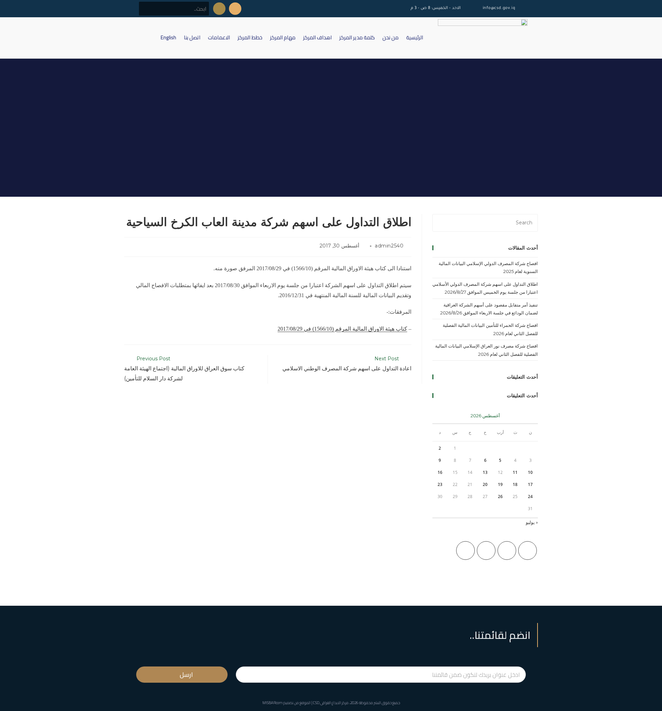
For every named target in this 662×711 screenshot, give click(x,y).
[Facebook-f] (235, 8)
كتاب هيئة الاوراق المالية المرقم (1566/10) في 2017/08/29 (342, 329)
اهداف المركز (317, 37)
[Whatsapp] (219, 8)
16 (440, 472)
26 (500, 496)
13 (485, 472)
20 (485, 484)
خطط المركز (250, 37)
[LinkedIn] (465, 550)
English (168, 37)
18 (515, 484)
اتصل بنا (192, 37)
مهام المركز (282, 37)
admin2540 (389, 246)
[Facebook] (507, 550)
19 (500, 484)
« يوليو (532, 522)
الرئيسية (414, 37)
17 (530, 484)
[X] (527, 550)
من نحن (390, 37)
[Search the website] (174, 8)
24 (530, 496)
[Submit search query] (148, 9)
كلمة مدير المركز (357, 37)
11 (515, 472)
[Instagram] (486, 550)
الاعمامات (219, 37)
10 (530, 472)
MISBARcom (272, 702)
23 (440, 484)
